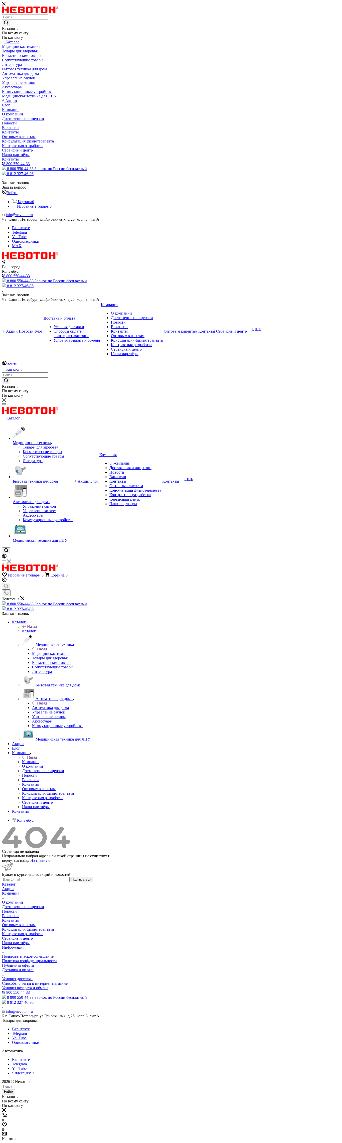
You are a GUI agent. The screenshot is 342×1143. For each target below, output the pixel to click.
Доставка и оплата (18, 970)
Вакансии (10, 916)
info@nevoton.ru (19, 215)
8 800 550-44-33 (16, 164)
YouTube (19, 237)
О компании (12, 902)
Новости (9, 911)
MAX (17, 246)
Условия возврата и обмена (25, 988)
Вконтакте (21, 228)
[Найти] (6, 23)
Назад (32, 626)
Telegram (19, 232)
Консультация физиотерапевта (28, 929)
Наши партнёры (16, 943)
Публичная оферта (18, 965)
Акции (8, 889)
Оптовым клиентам (19, 925)
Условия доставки (17, 979)
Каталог (29, 631)
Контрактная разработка (22, 934)
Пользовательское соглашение (28, 956)
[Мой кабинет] (4, 557)
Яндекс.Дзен (23, 1073)
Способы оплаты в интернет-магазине (35, 983)
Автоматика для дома (50, 707)
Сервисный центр (17, 938)
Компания (30, 762)
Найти (8, 1092)
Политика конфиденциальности (29, 961)
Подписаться (81, 879)
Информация (13, 947)
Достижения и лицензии (23, 907)
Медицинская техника (51, 653)
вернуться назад (15, 860)
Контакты (10, 920)
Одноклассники (25, 241)
